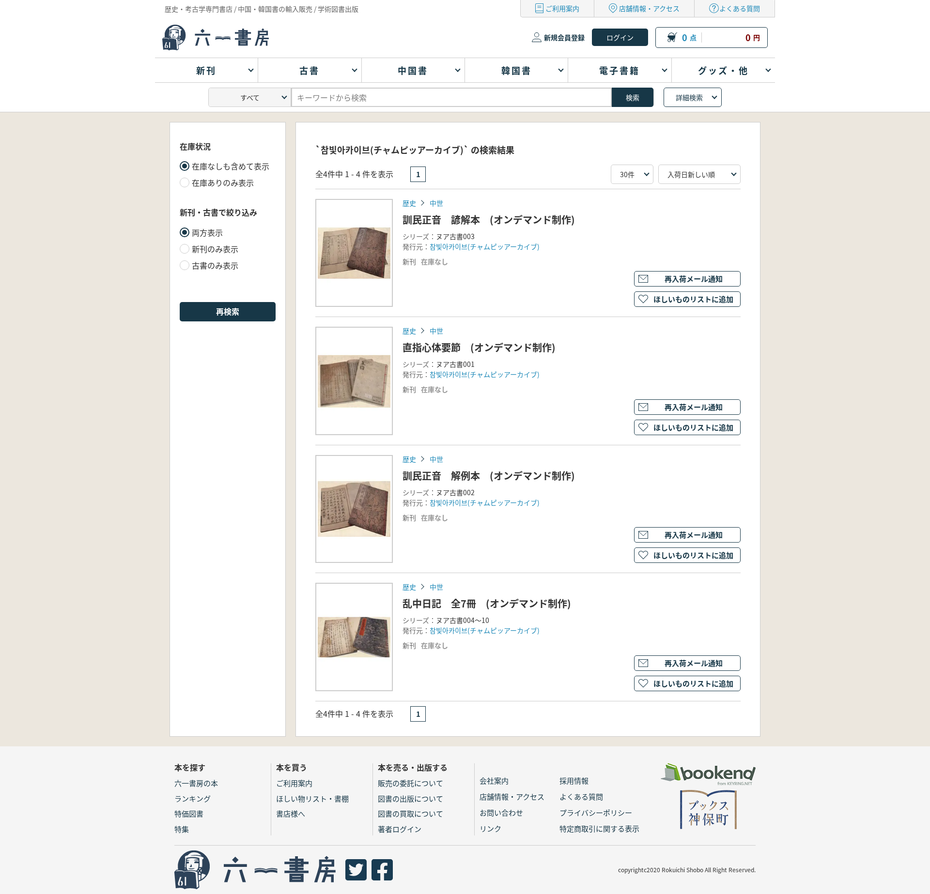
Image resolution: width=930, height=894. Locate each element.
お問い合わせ (501, 812)
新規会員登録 (564, 37)
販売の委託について (410, 783)
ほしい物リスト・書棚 (312, 798)
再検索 (227, 311)
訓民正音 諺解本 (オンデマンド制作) (489, 219)
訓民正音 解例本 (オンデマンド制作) (489, 476)
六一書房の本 (196, 783)
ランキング (192, 798)
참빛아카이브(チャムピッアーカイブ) (485, 246)
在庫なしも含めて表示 (230, 166)
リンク (490, 828)
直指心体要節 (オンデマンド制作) (479, 347)
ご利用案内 (562, 8)
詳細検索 (689, 97)
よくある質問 (739, 8)
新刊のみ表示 (215, 249)
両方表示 (207, 232)
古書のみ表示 (215, 265)
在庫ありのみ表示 (223, 182)
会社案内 (494, 780)
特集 (181, 829)
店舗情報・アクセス (649, 8)
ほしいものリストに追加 (693, 299)
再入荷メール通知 (694, 278)
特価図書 (188, 813)
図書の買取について (410, 813)
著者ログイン (399, 829)
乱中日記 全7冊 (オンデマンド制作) (487, 603)
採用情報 (574, 780)
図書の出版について (410, 798)
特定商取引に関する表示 (599, 828)
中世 (436, 203)
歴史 (409, 203)
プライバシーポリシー (595, 812)
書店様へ (290, 813)
